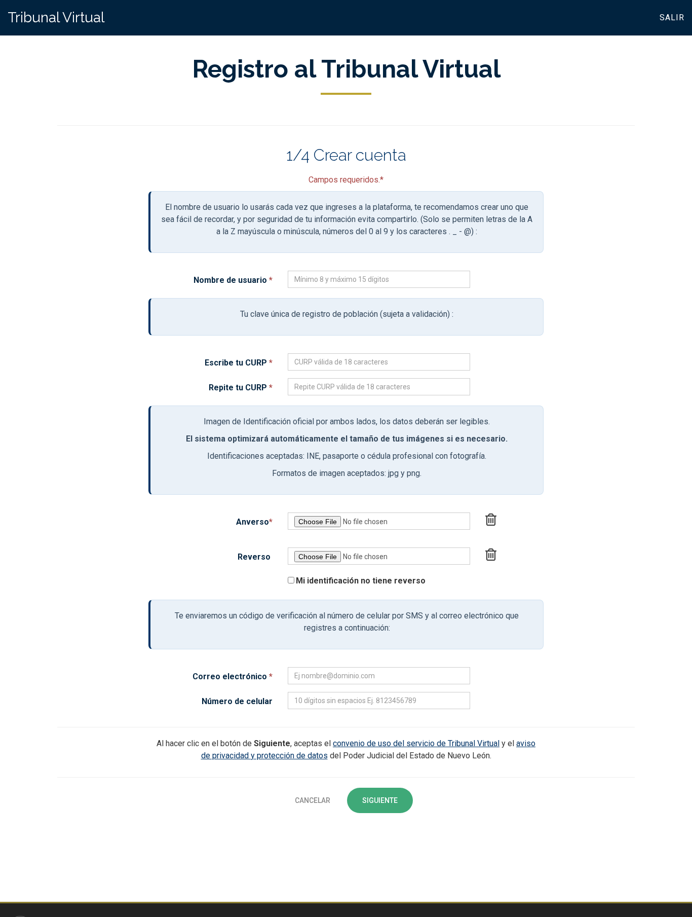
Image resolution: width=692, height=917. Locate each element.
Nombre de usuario (233, 280)
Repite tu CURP (241, 387)
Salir (672, 17)
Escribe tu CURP (239, 363)
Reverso (254, 557)
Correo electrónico (233, 676)
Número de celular (237, 701)
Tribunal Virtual (56, 17)
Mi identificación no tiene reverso (361, 580)
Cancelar (312, 800)
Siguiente (380, 800)
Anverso (254, 522)
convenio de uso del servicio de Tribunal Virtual (416, 743)
